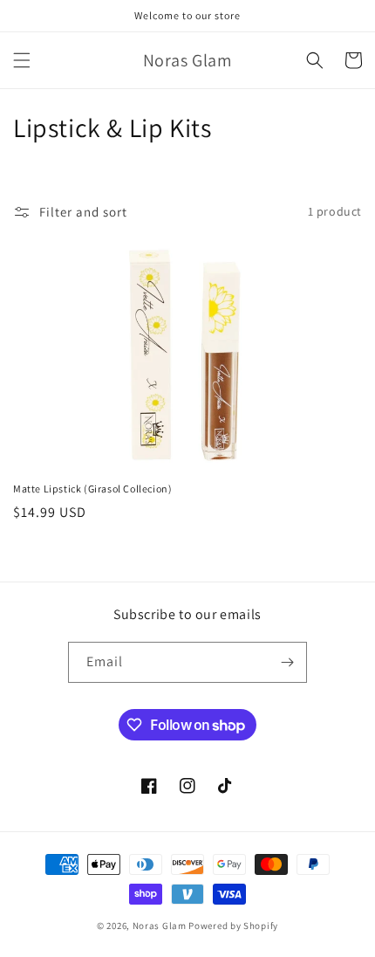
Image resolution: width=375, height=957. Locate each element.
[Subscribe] (287, 662)
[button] (22, 60)
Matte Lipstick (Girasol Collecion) (92, 488)
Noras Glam (160, 925)
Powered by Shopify (233, 925)
